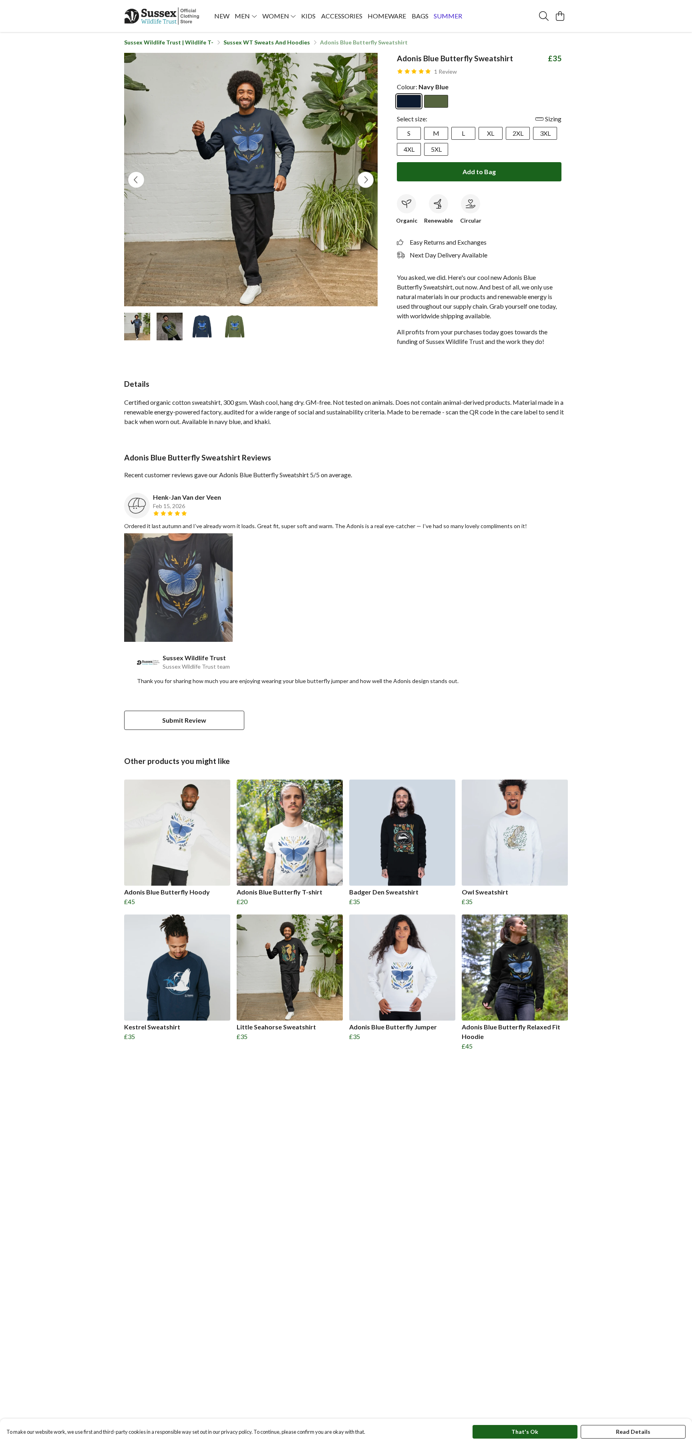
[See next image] (366, 180)
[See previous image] (136, 180)
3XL (545, 133)
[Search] (544, 16)
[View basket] (560, 16)
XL (490, 133)
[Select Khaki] (436, 101)
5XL (436, 149)
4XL (409, 149)
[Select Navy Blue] (409, 101)
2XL (518, 133)
